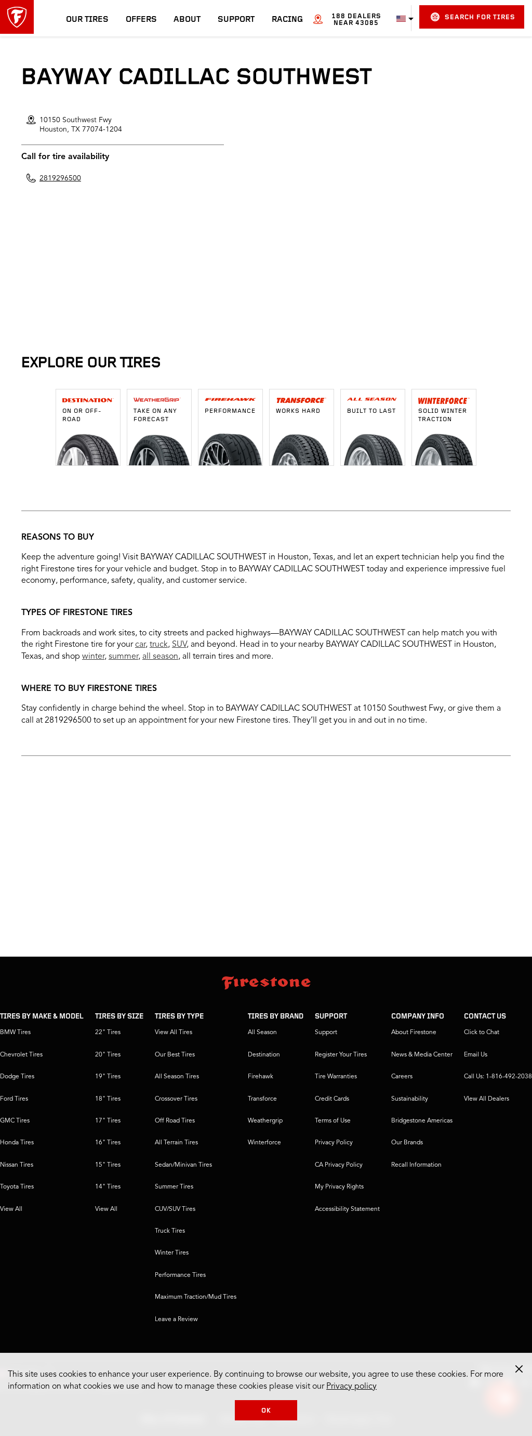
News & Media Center (422, 1055)
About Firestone (413, 1032)
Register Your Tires (341, 1055)
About (187, 20)
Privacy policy (351, 1386)
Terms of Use (333, 1121)
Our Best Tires (175, 1055)
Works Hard (298, 411)
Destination (264, 1055)
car (140, 645)
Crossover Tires (176, 1099)
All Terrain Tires (176, 1143)
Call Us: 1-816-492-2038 (498, 1077)
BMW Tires (15, 1032)
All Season (262, 1032)
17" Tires (108, 1121)
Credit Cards (332, 1099)
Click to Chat (481, 1032)
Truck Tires (170, 1231)
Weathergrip (265, 1121)
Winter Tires (172, 1253)
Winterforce (264, 1143)
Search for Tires (480, 17)
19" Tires (108, 1077)
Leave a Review (176, 1319)
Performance (230, 411)
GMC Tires (15, 1121)
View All (11, 1209)
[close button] (519, 1369)
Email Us (475, 1055)
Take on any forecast (155, 415)
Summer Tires (174, 1187)
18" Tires (108, 1099)
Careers (402, 1077)
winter (93, 656)
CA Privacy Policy (339, 1165)
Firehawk (260, 1077)
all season (160, 656)
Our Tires (87, 20)
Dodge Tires (17, 1077)
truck (159, 645)
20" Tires (108, 1055)
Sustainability (409, 1099)
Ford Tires (14, 1099)
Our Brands (407, 1143)
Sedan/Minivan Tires (183, 1165)
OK (266, 1410)
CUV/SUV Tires (175, 1209)
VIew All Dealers (486, 1099)
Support (236, 20)
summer (123, 656)
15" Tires (108, 1165)
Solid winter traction (442, 415)
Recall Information (416, 1165)
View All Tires (173, 1032)
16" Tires (108, 1143)
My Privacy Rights (339, 1187)
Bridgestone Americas (422, 1121)
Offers (141, 20)
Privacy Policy (334, 1143)
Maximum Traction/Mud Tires (195, 1297)
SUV (179, 645)
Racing (287, 20)
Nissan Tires (16, 1165)
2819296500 (60, 178)
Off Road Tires (175, 1121)
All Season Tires (177, 1077)
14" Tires (108, 1187)
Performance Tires (180, 1275)
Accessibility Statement (347, 1209)
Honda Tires (17, 1143)
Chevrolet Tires (21, 1055)
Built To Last (371, 411)
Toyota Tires (17, 1187)
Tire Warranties (336, 1077)
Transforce (262, 1099)
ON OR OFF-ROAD (82, 415)
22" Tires (108, 1032)
